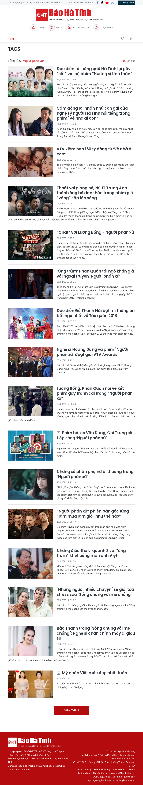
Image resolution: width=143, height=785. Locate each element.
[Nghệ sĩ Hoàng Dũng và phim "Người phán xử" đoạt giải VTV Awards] (30, 362)
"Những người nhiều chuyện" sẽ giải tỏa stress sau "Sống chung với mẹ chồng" (95, 592)
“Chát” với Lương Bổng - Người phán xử (95, 232)
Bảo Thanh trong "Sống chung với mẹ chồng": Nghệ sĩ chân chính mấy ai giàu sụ (96, 633)
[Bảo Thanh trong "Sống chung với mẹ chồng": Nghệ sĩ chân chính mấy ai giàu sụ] (30, 641)
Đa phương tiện (81, 27)
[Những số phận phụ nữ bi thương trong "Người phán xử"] (30, 484)
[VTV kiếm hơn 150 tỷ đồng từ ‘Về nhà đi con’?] (30, 162)
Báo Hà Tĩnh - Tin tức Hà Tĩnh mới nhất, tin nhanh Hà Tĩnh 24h (71, 15)
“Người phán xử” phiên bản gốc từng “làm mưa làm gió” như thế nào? (93, 514)
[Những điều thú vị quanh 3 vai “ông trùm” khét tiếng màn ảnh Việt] (30, 563)
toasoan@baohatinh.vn (122, 773)
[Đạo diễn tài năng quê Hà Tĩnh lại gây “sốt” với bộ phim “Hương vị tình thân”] (30, 81)
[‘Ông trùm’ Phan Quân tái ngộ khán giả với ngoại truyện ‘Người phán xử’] (30, 284)
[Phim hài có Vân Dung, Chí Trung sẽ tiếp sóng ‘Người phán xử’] (30, 446)
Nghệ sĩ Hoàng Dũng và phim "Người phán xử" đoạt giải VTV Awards (92, 352)
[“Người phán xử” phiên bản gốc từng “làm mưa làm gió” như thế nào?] (30, 524)
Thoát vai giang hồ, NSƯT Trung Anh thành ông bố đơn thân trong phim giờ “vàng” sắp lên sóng (95, 193)
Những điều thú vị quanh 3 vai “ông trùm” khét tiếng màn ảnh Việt (91, 553)
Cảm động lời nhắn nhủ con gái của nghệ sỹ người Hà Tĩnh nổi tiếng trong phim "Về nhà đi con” (93, 113)
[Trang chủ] (12, 38)
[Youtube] (107, 3)
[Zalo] (112, 2)
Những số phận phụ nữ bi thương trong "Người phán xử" (95, 474)
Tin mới (41, 27)
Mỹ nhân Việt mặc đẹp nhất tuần (94, 673)
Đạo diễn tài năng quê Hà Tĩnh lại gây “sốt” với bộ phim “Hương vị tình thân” (94, 71)
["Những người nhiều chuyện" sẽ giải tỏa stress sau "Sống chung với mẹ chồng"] (30, 602)
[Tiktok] (102, 2)
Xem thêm (71, 710)
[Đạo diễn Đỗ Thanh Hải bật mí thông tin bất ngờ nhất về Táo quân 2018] (30, 323)
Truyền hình (106, 27)
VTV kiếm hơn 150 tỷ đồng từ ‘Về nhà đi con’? (95, 152)
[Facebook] (97, 3)
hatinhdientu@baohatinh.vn (93, 773)
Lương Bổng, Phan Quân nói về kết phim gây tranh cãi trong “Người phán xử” (95, 393)
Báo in (59, 27)
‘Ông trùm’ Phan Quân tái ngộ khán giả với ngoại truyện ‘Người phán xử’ (95, 274)
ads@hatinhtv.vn (126, 780)
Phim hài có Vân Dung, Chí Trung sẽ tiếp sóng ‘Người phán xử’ (94, 435)
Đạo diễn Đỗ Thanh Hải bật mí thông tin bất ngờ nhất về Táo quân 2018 (96, 313)
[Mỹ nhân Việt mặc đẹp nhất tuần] (30, 686)
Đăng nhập (128, 2)
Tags (14, 49)
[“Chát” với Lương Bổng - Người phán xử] (30, 245)
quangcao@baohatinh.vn (101, 780)
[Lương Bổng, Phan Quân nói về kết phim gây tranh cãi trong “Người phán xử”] (30, 401)
